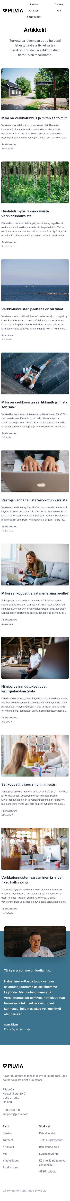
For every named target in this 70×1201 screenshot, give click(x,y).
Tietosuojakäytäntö (51, 1140)
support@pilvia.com (15, 1114)
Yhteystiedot (34, 16)
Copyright (9, 1190)
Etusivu (34, 4)
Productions (10, 1167)
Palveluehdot (47, 1133)
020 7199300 (11, 1110)
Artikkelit (34, 10)
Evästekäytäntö (49, 1153)
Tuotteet (59, 4)
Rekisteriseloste (49, 1147)
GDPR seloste (47, 1171)
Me (59, 10)
